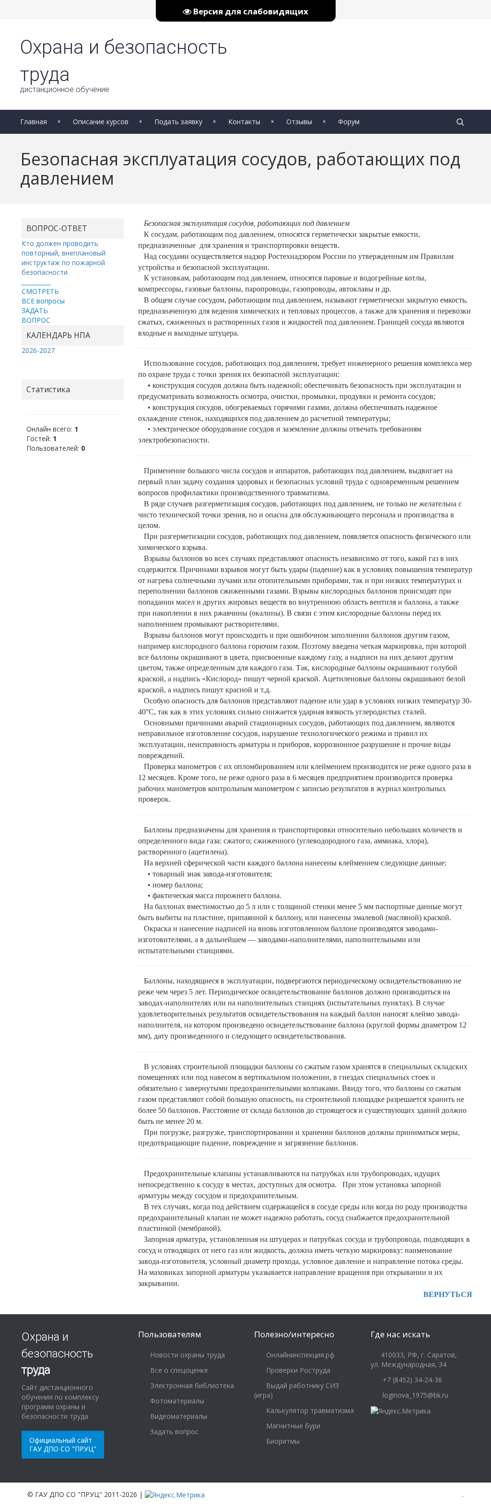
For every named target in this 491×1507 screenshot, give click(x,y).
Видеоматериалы (177, 1416)
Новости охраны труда (186, 1354)
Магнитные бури (292, 1425)
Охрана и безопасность (57, 1353)
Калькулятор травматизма (309, 1410)
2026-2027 (38, 350)
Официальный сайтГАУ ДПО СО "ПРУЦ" (62, 1444)
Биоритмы (282, 1441)
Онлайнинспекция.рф (299, 1354)
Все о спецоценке (178, 1370)
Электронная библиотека (191, 1385)
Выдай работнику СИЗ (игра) (296, 1390)
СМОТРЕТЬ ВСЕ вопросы (43, 296)
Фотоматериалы (176, 1400)
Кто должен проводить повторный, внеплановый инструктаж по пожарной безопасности (63, 258)
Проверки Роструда (297, 1370)
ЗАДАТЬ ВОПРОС (36, 315)
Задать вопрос (173, 1431)
